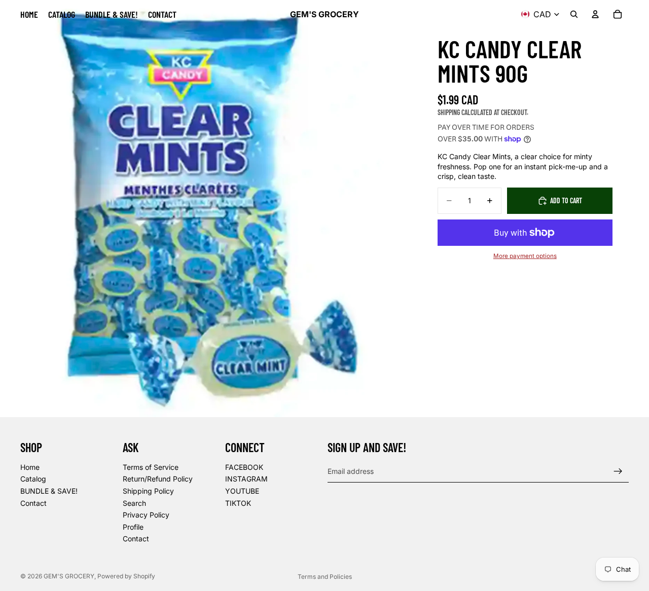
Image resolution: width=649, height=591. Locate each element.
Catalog (33, 479)
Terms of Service (150, 467)
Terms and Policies (325, 576)
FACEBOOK (244, 467)
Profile (133, 527)
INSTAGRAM (246, 479)
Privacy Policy (146, 514)
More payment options (525, 256)
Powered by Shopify (126, 576)
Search (134, 503)
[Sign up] (618, 471)
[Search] (574, 14)
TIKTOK (238, 503)
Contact (33, 503)
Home (30, 467)
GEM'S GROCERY (69, 576)
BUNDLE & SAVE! (49, 491)
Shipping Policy (148, 491)
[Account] (595, 14)
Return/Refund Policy (158, 479)
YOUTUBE (242, 491)
